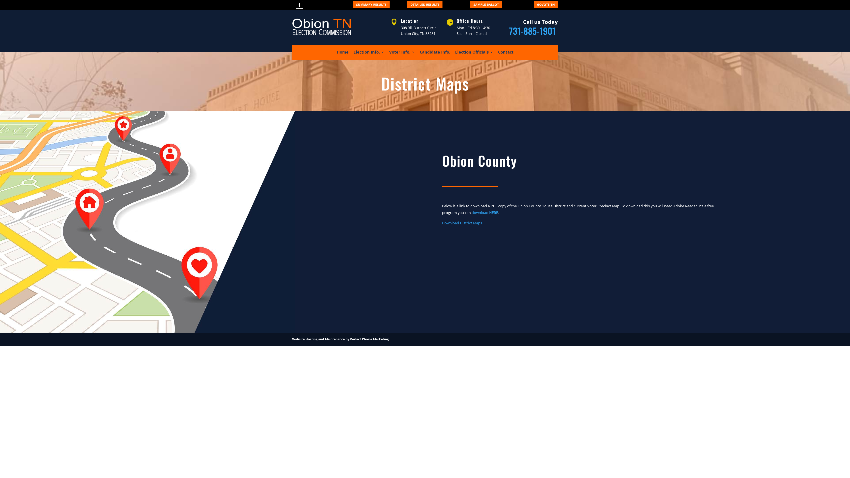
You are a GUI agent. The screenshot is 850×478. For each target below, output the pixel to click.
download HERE (485, 212)
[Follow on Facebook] (299, 5)
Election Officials (472, 52)
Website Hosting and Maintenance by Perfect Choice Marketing (340, 339)
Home (343, 52)
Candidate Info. (435, 52)
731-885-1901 (533, 30)
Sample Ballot (486, 4)
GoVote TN (546, 4)
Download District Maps (462, 223)
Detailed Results (424, 4)
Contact (506, 52)
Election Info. (367, 52)
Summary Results (371, 4)
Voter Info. (399, 52)
